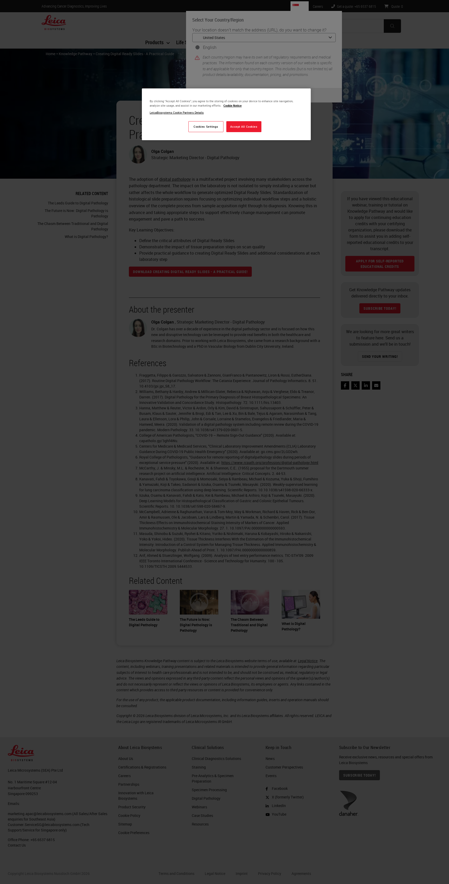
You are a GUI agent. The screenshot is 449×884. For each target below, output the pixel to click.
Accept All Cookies (243, 126)
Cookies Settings (206, 126)
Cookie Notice (232, 105)
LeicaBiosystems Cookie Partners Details (177, 112)
